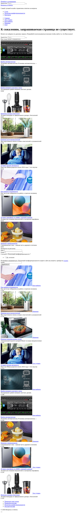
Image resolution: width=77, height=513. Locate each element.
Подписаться (5, 264)
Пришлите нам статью (12, 501)
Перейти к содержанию (8, 1)
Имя (3, 250)
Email (3, 252)
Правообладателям (11, 503)
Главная (7, 18)
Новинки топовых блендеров (10, 113)
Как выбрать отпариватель (9, 191)
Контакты (8, 15)
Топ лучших (8, 20)
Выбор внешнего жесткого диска (11, 87)
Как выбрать (9, 21)
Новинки (7, 23)
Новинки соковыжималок (9, 243)
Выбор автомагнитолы (8, 61)
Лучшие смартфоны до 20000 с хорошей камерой (16, 217)
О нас (6, 11)
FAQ (6, 25)
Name (2, 262)
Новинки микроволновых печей (11, 339)
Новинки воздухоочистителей (10, 139)
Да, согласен (10, 257)
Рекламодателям (10, 506)
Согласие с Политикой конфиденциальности (16, 254)
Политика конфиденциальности (15, 13)
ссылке (65, 260)
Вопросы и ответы (7, 5)
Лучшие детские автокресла (10, 165)
